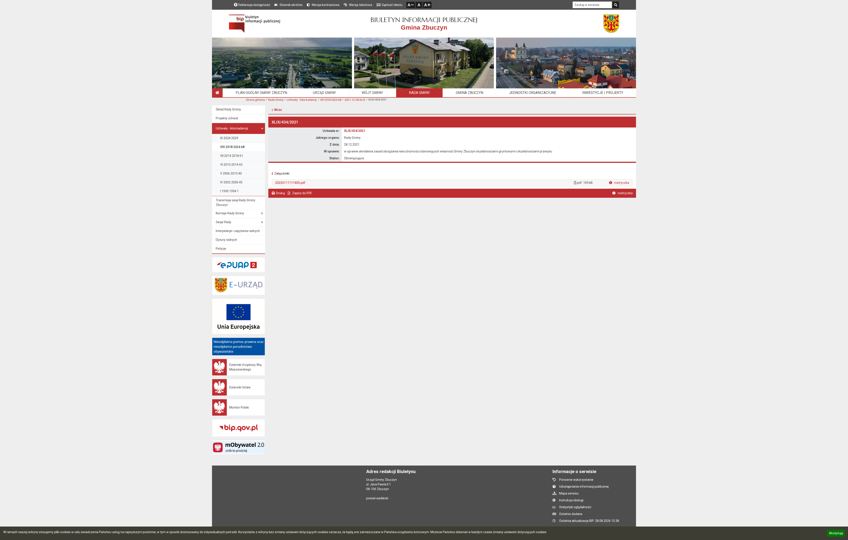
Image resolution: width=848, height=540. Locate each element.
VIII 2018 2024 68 (330, 99)
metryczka (621, 182)
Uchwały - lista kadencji (302, 99)
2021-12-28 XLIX (354, 99)
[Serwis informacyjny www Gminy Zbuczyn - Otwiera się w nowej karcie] (611, 24)
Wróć (278, 110)
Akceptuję (836, 533)
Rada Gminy (275, 99)
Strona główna (255, 99)
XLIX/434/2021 (354, 131)
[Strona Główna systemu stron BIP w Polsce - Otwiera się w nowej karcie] (254, 24)
